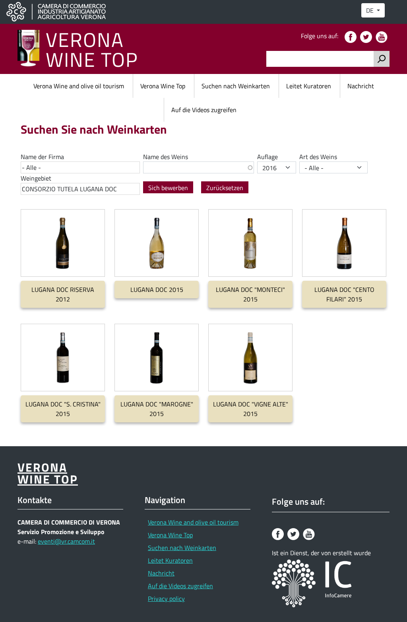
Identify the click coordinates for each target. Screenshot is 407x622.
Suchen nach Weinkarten (236, 86)
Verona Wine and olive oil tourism (78, 86)
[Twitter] (367, 36)
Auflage (267, 156)
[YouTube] (383, 36)
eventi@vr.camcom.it (66, 541)
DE (370, 10)
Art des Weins (318, 156)
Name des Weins (165, 156)
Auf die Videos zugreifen (203, 109)
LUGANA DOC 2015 (156, 289)
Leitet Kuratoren (308, 86)
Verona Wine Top (162, 86)
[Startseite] (31, 49)
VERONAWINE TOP (92, 49)
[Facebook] (352, 36)
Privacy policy (166, 598)
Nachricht (360, 86)
